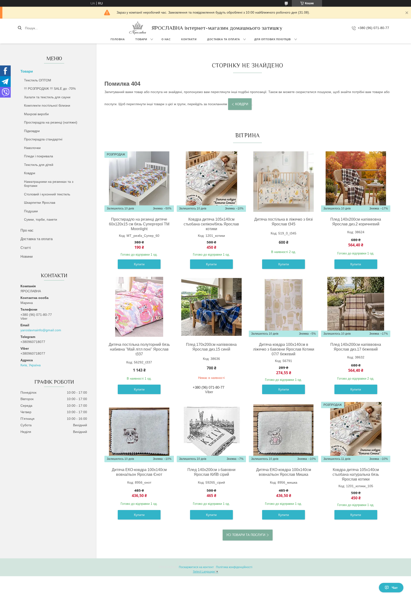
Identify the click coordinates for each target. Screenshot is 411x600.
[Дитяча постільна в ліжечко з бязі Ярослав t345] (283, 181)
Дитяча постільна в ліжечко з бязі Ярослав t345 (283, 221)
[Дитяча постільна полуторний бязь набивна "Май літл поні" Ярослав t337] (139, 307)
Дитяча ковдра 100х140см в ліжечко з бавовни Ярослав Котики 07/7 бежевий (283, 349)
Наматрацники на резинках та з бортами (48, 184)
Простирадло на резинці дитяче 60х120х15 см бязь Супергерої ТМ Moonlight (139, 224)
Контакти (188, 39)
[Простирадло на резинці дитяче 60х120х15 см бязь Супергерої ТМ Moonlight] (139, 181)
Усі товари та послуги (245, 535)
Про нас (27, 230)
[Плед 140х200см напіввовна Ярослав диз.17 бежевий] (356, 307)
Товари (141, 39)
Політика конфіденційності (234, 567)
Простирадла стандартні (43, 139)
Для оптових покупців (272, 39)
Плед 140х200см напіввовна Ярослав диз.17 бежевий (355, 346)
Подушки (31, 211)
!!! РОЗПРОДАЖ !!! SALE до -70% (50, 88)
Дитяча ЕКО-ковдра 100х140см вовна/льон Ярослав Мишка (283, 472)
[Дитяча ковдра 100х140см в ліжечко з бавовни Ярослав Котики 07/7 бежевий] (283, 307)
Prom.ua (228, 563)
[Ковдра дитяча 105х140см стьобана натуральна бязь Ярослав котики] (356, 432)
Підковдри (32, 131)
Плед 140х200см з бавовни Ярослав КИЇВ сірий (211, 472)
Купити (139, 264)
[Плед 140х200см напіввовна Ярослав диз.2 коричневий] (356, 181)
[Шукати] (19, 28)
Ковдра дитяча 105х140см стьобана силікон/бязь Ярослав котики (211, 224)
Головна (118, 39)
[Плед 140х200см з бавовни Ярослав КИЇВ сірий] (211, 432)
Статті (25, 248)
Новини (26, 256)
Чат (395, 588)
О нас (166, 39)
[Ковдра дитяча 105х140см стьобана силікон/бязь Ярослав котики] (211, 181)
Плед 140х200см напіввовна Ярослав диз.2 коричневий (355, 221)
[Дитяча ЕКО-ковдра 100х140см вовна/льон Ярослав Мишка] (283, 432)
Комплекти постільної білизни (47, 105)
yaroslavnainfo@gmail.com (40, 330)
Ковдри (29, 173)
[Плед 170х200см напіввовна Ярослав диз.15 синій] (211, 307)
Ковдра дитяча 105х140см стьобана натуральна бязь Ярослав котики (356, 474)
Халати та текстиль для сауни (47, 97)
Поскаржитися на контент (196, 567)
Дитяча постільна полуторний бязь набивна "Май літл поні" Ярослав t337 (139, 349)
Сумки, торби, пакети (40, 219)
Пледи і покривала (38, 156)
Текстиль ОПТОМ (37, 80)
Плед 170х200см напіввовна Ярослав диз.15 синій (211, 346)
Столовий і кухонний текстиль (47, 194)
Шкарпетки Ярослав (39, 202)
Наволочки (32, 148)
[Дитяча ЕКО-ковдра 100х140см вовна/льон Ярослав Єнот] (139, 432)
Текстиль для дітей (38, 165)
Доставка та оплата (223, 39)
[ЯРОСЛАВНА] (138, 28)
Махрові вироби (36, 114)
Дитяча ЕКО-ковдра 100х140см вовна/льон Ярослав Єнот (139, 472)
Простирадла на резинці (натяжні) (50, 122)
